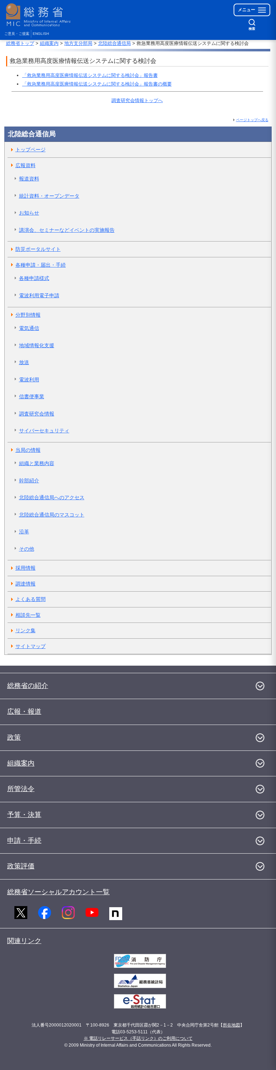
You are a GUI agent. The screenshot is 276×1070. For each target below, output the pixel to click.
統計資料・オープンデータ (49, 196)
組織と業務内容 (36, 463)
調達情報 (25, 584)
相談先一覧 (28, 615)
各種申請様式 (34, 278)
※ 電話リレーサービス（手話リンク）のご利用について (138, 1038)
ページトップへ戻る (252, 120)
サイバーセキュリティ (44, 430)
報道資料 (29, 179)
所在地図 (231, 1025)
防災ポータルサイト (38, 249)
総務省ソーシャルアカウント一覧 (58, 892)
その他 (26, 549)
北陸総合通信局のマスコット (51, 515)
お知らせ (29, 213)
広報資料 (25, 165)
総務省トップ (20, 43)
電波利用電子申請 (39, 295)
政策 (14, 737)
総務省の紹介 (27, 685)
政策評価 (20, 866)
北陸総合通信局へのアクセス (51, 497)
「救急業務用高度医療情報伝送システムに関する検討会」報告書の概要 (97, 84)
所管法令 (20, 789)
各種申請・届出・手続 (40, 265)
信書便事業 (31, 396)
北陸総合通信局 (114, 43)
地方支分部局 (78, 43)
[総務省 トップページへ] (40, 15)
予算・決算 (24, 814)
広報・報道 (24, 711)
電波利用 (29, 379)
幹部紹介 (29, 480)
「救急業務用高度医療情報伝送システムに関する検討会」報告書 (90, 75)
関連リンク (24, 941)
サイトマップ (30, 646)
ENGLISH (41, 34)
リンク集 (25, 630)
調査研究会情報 (36, 414)
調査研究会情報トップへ (137, 100)
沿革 (24, 531)
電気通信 (29, 328)
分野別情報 (28, 315)
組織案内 (49, 43)
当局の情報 (28, 450)
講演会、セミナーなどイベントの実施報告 (67, 230)
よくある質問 (30, 599)
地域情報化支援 (36, 345)
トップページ (30, 149)
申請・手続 (24, 840)
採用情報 (25, 568)
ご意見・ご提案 (16, 34)
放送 (24, 362)
